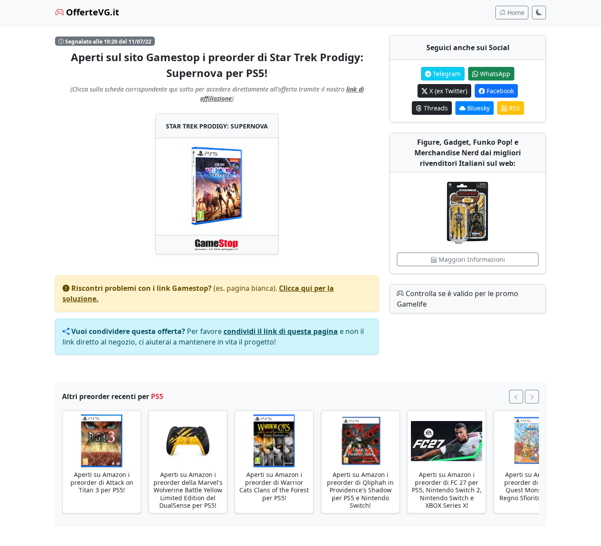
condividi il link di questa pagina (281, 331)
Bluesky (477, 108)
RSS (513, 108)
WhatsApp (494, 74)
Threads (435, 108)
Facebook (499, 91)
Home (515, 12)
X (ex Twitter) (447, 91)
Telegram (446, 74)
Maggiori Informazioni (471, 259)
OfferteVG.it (91, 12)
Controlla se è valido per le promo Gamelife (457, 299)
